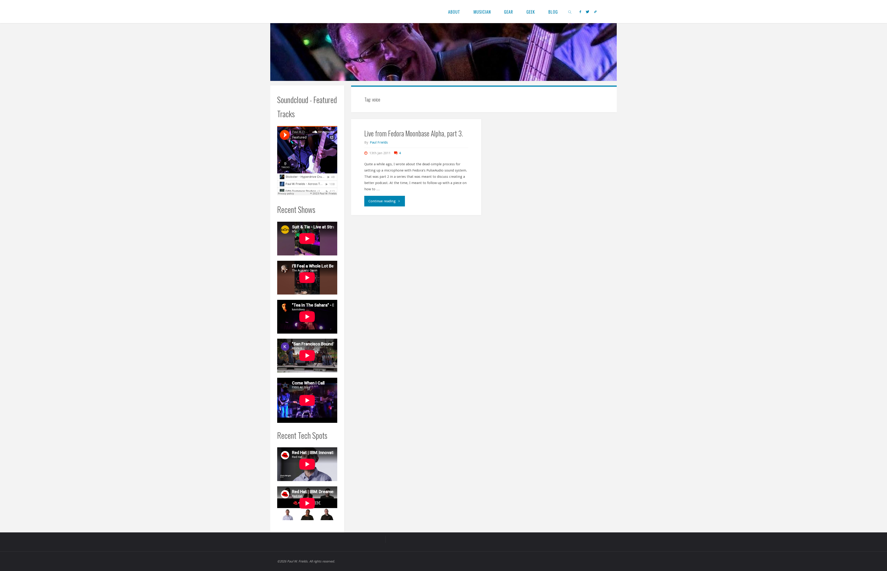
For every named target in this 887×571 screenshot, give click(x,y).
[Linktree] (595, 11)
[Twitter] (587, 11)
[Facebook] (580, 11)
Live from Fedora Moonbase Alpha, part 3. (413, 133)
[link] (569, 11)
